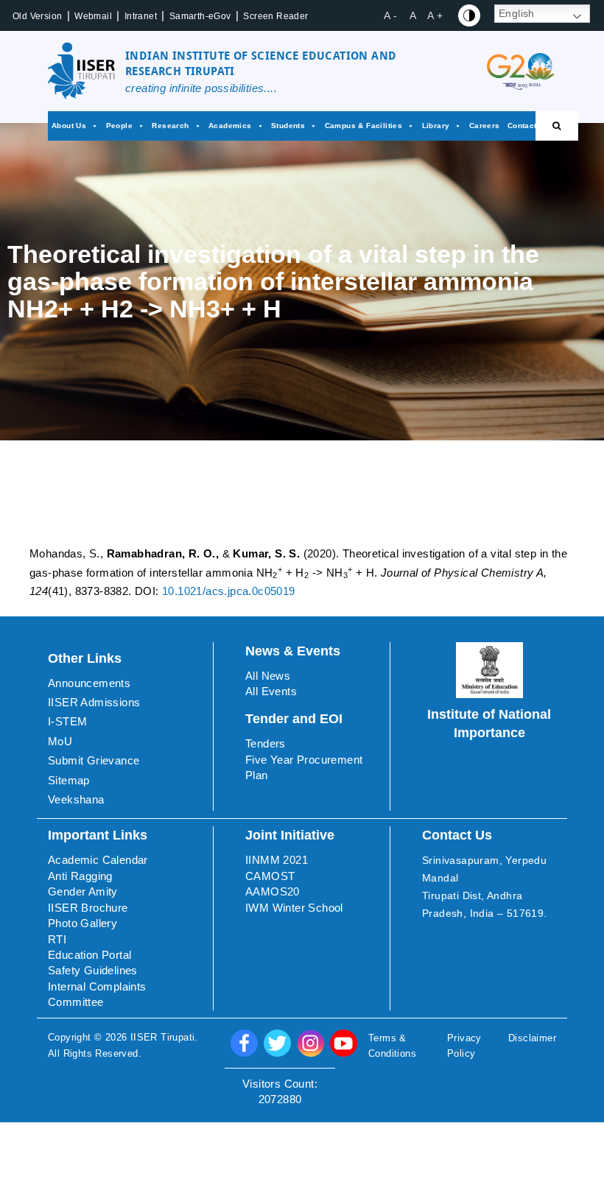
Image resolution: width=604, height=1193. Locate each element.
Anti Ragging (80, 876)
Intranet (140, 16)
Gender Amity (83, 891)
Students (288, 126)
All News (267, 675)
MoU (60, 741)
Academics (230, 126)
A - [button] (390, 15)
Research (170, 126)
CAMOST (270, 876)
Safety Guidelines (93, 970)
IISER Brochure (88, 907)
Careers (484, 126)
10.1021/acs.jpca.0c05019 (228, 591)
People (119, 126)
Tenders (265, 743)
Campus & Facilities (364, 126)
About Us (69, 126)
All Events (271, 691)
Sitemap (69, 780)
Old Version (37, 16)
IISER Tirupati (162, 1037)
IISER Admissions (94, 702)
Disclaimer (532, 1038)
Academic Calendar (98, 860)
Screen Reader (275, 16)
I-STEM (67, 721)
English (517, 13)
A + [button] (435, 15)
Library (436, 126)
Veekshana (76, 799)
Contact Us (528, 126)
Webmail (93, 16)
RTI (57, 939)
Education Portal (89, 955)
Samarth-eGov (200, 16)
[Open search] (556, 126)
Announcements (89, 683)
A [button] (413, 15)
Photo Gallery (82, 923)
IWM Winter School (294, 907)
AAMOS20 (272, 891)
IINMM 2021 (276, 860)
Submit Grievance (93, 760)
